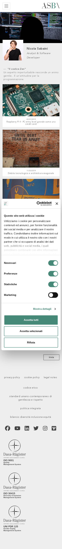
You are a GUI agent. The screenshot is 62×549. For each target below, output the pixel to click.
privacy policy (12, 377)
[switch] (53, 273)
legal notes (50, 377)
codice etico (30, 388)
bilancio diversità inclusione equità (30, 417)
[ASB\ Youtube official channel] (17, 429)
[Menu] (6, 6)
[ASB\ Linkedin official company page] (27, 429)
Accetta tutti (31, 319)
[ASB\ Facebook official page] (7, 429)
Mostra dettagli (42, 308)
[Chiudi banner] (57, 203)
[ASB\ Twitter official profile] (36, 429)
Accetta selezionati (31, 331)
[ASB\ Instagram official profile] (45, 429)
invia (51, 357)
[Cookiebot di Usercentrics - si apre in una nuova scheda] (38, 203)
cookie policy (32, 377)
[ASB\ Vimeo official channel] (54, 429)
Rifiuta (31, 342)
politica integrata (30, 408)
